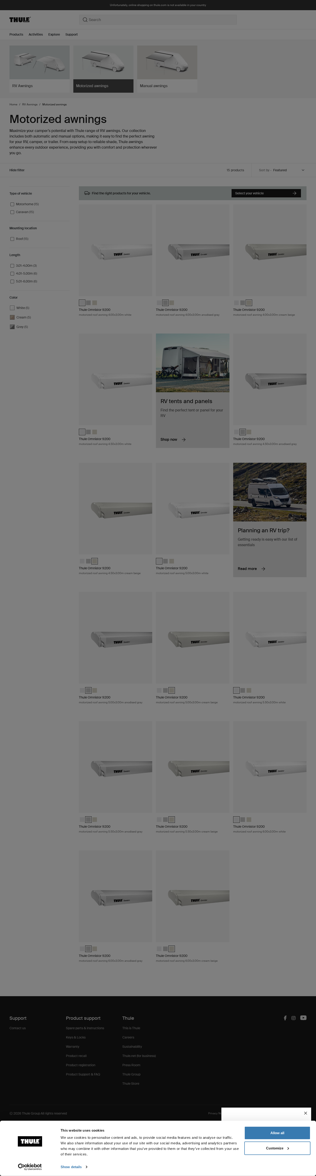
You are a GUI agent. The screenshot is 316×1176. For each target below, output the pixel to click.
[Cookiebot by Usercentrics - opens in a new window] (30, 1167)
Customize (274, 1148)
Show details (71, 1167)
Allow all (277, 1133)
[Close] (305, 1113)
